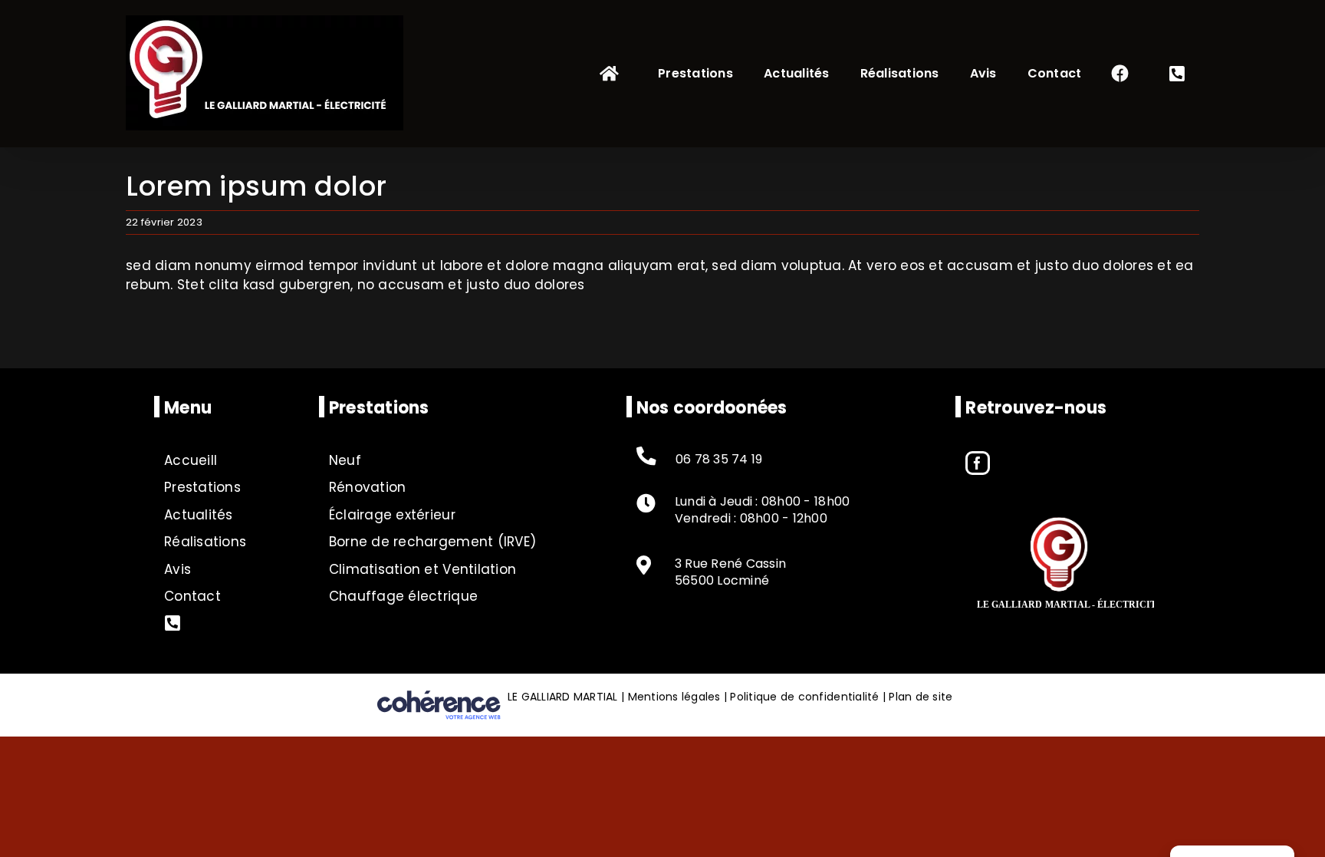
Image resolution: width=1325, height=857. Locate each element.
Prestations (202, 487)
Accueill (190, 460)
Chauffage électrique (403, 596)
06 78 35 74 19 (719, 459)
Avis (177, 569)
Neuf (345, 460)
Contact (192, 596)
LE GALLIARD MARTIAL (563, 696)
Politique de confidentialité (804, 696)
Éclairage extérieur (392, 515)
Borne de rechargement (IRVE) (432, 541)
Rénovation (367, 487)
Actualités (198, 515)
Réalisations (205, 541)
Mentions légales (674, 696)
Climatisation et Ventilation (422, 569)
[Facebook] (977, 463)
